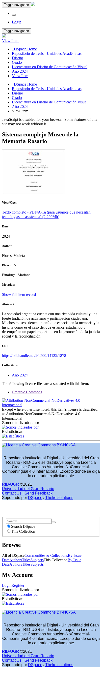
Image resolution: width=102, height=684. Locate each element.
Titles (26, 560)
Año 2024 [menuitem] (20, 71)
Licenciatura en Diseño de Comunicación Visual (49, 102)
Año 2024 (20, 106)
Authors (15, 560)
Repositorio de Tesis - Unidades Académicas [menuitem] (46, 53)
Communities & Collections (46, 555)
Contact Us (12, 493)
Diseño (17, 93)
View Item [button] (10, 40)
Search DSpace (23, 526)
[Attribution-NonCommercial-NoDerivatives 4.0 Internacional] (51, 405)
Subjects (37, 560)
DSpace (35, 498)
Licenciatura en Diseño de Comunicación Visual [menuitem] (49, 67)
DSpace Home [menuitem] (24, 49)
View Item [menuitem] (20, 76)
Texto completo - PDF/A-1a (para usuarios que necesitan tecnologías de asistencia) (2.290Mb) (46, 214)
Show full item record (19, 294)
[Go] (54, 522)
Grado (17, 97)
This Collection (23, 531)
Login (6, 585)
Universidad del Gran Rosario (28, 489)
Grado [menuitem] (17, 62)
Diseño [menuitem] (17, 58)
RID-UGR (10, 484)
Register (17, 585)
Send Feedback (38, 493)
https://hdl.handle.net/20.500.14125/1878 (34, 355)
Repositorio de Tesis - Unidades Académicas (46, 89)
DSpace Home (25, 84)
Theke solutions (59, 498)
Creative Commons (27, 392)
